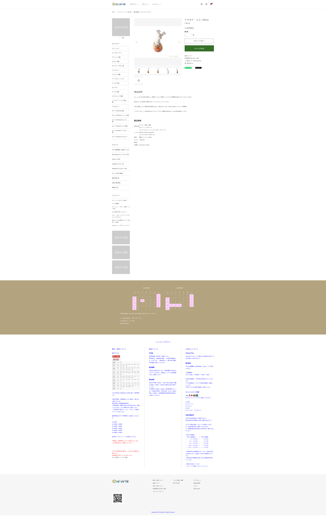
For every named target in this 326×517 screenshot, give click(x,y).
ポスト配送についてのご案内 (120, 457)
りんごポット (115, 70)
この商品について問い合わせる (193, 60)
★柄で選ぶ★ (115, 178)
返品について (188, 55)
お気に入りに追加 (198, 41)
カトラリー (115, 87)
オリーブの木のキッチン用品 (120, 126)
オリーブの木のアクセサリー (120, 136)
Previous (136, 42)
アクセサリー (115, 106)
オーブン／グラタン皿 (118, 65)
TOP (113, 12)
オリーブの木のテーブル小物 (119, 131)
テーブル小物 (115, 83)
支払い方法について (158, 486)
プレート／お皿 (116, 57)
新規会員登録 (197, 483)
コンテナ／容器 (116, 74)
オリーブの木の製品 (117, 173)
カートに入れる (199, 48)
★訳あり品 (115, 187)
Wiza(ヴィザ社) (116, 159)
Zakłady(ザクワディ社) (118, 164)
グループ (144, 4)
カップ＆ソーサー (117, 52)
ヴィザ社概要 (115, 203)
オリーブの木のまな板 (118, 110)
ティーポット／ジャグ (118, 78)
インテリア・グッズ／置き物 (124, 12)
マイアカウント (197, 480)
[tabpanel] (121, 27)
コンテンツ (155, 4)
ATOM (178, 483)
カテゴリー (133, 4)
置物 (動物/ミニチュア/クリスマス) (142, 12)
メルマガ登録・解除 (178, 480)
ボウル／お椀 (115, 61)
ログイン (196, 486)
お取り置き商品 (116, 182)
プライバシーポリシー (158, 491)
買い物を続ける (189, 63)
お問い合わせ (197, 488)
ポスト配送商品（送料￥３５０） (121, 149)
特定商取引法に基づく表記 (192, 58)
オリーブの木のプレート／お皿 (120, 115)
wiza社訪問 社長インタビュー (119, 212)
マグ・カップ (115, 48)
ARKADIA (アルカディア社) (119, 168)
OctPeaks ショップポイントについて (121, 225)
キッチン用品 (115, 91)
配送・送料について (158, 480)
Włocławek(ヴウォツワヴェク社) (120, 154)
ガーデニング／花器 (117, 96)
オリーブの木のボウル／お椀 (119, 120)
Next (179, 42)
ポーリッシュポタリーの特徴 (119, 200)
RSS (174, 483)
